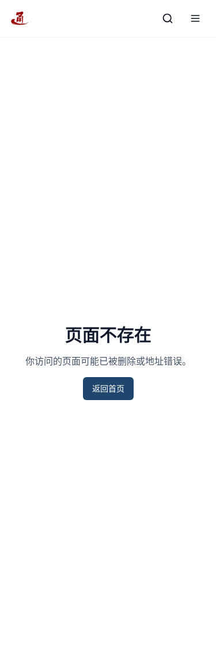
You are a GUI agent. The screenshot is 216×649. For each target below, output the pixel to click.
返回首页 (108, 388)
